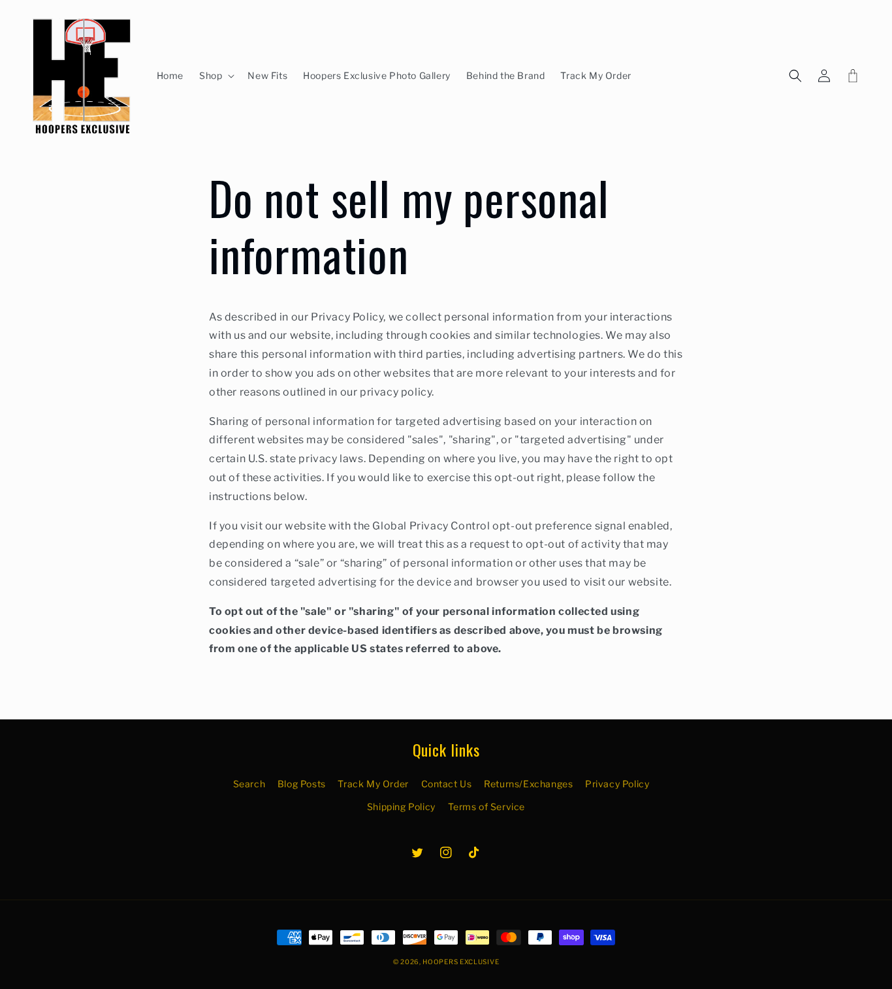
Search (249, 783)
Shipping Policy (401, 806)
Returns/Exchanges (528, 783)
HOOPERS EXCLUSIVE (460, 961)
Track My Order (373, 783)
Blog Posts (302, 783)
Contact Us (446, 783)
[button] (215, 75)
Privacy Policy (617, 783)
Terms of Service (487, 806)
